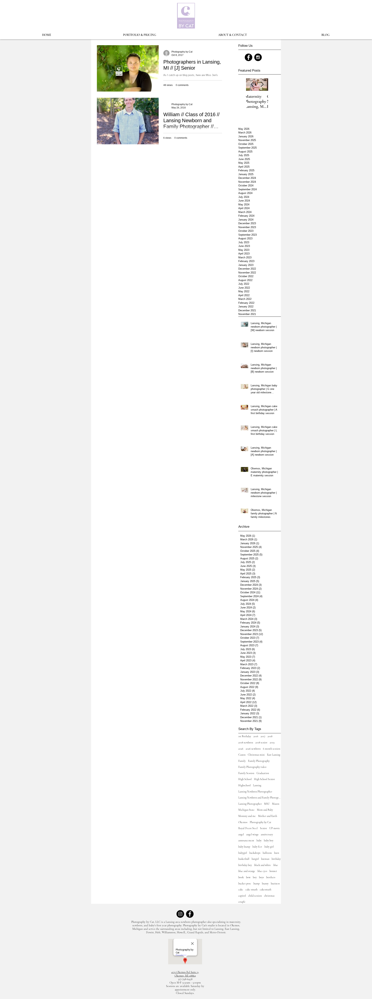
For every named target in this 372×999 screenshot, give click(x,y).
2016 (255, 736)
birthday (276, 859)
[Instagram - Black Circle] (258, 57)
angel (241, 834)
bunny (265, 883)
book (241, 877)
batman (265, 859)
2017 (263, 736)
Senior (263, 828)
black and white (262, 865)
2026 (240, 748)
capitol (242, 895)
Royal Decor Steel (248, 828)
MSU (267, 803)
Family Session (246, 773)
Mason (275, 803)
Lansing (257, 785)
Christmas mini (256, 754)
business (275, 883)
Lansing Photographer (250, 803)
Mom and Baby (265, 809)
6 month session (271, 748)
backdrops (254, 853)
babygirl (242, 853)
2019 (272, 742)
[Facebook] (190, 914)
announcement (246, 840)
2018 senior (261, 742)
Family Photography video (252, 767)
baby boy (268, 840)
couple (241, 901)
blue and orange (246, 871)
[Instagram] (180, 914)
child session (255, 895)
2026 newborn (253, 748)
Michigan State (246, 809)
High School (245, 779)
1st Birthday (244, 736)
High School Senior (264, 779)
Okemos (242, 822)
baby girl (269, 846)
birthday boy (245, 865)
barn (276, 853)
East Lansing (273, 754)
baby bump (244, 846)
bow (248, 877)
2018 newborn (245, 742)
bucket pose (244, 883)
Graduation (263, 773)
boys (261, 877)
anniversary (267, 834)
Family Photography (259, 761)
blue (275, 865)
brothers (270, 877)
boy (255, 877)
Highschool (244, 785)
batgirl (255, 859)
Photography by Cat (260, 822)
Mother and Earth (267, 816)
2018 (270, 736)
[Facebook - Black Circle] (248, 57)
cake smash (251, 889)
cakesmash (265, 889)
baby (259, 840)
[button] (139, 34)
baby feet (257, 846)
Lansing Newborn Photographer (255, 791)
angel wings (252, 834)
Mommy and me (247, 816)
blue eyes (262, 871)
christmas (269, 895)
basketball (243, 859)
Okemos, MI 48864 (185, 975)
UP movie (274, 828)
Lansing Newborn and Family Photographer (259, 797)
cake (240, 889)
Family (242, 761)
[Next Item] (262, 84)
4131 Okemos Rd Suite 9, (185, 972)
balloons (267, 853)
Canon (241, 754)
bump (256, 883)
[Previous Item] (252, 84)
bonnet (273, 871)
